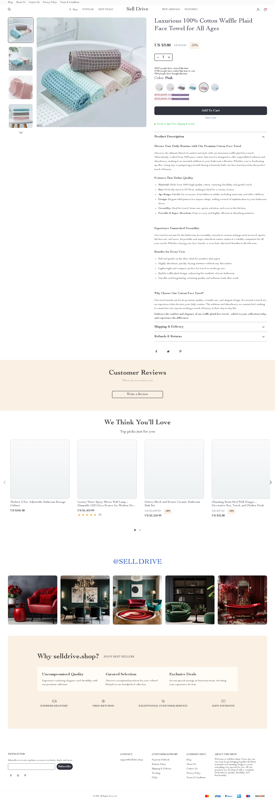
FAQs (155, 778)
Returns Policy (159, 764)
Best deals (106, 9)
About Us (20, 2)
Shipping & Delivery (161, 769)
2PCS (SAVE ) (163, 95)
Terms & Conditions (69, 2)
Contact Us (34, 2)
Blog (10, 2)
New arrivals (171, 9)
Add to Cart (211, 110)
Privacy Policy (50, 2)
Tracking (156, 773)
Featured (191, 9)
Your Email (16, 766)
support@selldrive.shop (131, 760)
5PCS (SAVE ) (163, 99)
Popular (88, 9)
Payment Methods (160, 760)
